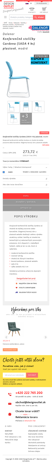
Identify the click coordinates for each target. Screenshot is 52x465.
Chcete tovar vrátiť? (27, 411)
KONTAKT (8, 431)
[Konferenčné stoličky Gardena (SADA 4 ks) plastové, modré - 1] (13, 107)
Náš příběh (9, 434)
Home (10, 23)
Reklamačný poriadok (36, 448)
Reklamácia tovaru (26, 417)
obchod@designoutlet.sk (30, 402)
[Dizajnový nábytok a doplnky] (14, 7)
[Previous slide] (6, 337)
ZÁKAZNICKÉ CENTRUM (37, 431)
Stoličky (23, 23)
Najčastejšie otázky (35, 434)
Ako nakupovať (34, 440)
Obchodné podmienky (36, 443)
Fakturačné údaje (11, 440)
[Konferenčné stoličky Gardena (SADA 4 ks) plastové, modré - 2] (26, 107)
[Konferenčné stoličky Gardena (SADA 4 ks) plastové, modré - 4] (13, 119)
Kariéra (7, 443)
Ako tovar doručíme (35, 437)
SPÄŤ (5, 23)
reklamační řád (29, 421)
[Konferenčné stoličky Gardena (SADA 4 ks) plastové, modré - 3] (38, 107)
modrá (10, 172)
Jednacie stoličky (8, 24)
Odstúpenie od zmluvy (36, 445)
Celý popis (45, 145)
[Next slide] (45, 337)
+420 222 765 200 (29, 393)
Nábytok (16, 23)
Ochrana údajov (34, 451)
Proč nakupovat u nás (13, 437)
